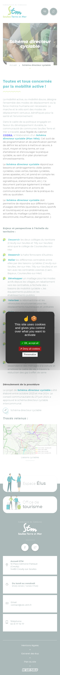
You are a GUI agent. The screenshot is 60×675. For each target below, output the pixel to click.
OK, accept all (30, 343)
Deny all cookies (31, 349)
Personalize (30, 354)
